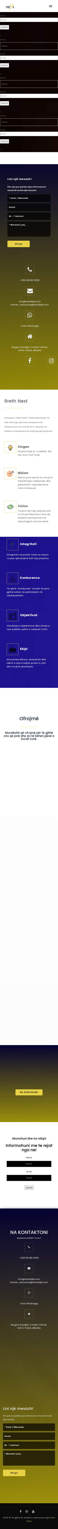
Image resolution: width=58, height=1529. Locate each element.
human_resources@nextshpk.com (30, 304)
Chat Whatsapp (30, 325)
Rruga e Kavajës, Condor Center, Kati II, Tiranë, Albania (30, 349)
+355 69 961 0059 (29, 280)
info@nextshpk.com (30, 301)
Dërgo (18, 243)
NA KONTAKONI (29, 1092)
